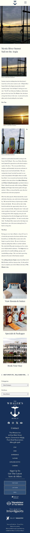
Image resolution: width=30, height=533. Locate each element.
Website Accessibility (15, 526)
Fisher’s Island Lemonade (11, 183)
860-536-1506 (15, 442)
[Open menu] (25, 2)
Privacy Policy (20, 524)
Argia (22, 248)
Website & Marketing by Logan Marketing (15, 528)
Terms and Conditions (11, 524)
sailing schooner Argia (10, 260)
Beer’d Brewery (23, 180)
